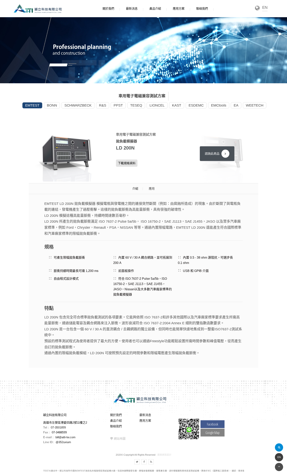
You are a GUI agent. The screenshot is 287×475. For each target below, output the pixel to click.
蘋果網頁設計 (164, 454)
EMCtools (218, 105)
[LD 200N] (67, 153)
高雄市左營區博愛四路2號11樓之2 (65, 422)
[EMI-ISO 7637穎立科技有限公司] (143, 50)
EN (279, 457)
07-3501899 (58, 427)
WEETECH (254, 105)
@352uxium (63, 442)
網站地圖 (120, 438)
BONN (52, 105)
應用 (152, 188)
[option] (68, 153)
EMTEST (32, 105)
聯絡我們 (116, 426)
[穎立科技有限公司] (38, 8)
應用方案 (145, 420)
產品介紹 (116, 420)
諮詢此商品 (212, 153)
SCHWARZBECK (78, 105)
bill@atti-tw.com (65, 437)
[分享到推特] (137, 461)
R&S (102, 105)
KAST (176, 105)
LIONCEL (157, 105)
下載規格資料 (126, 163)
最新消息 (145, 415)
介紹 (135, 188)
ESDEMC (196, 105)
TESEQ (136, 105)
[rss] (151, 461)
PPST (118, 105)
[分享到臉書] (144, 461)
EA (236, 105)
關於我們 (116, 415)
